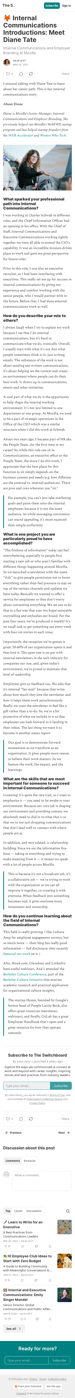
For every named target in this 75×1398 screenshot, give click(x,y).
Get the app (54, 1386)
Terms (42, 1379)
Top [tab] (8, 1211)
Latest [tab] (18, 1211)
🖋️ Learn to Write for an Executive (23, 1224)
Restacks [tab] (29, 1161)
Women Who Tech (53, 135)
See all (11, 1329)
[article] (37, 1234)
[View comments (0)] (21, 74)
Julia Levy (19, 60)
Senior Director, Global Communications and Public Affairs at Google (27, 1307)
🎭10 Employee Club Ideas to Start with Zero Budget (27, 1258)
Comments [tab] (13, 1161)
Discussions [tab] (33, 1211)
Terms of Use (57, 1095)
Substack (21, 1393)
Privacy (33, 1379)
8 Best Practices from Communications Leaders (20, 1234)
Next (61, 1132)
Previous (15, 1132)
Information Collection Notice (44, 1099)
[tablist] (20, 1161)
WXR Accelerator (20, 135)
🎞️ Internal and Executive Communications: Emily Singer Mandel (24, 1295)
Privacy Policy (37, 1103)
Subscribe (52, 5)
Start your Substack (29, 1386)
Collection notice (57, 1379)
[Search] (68, 1211)
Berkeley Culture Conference (24, 974)
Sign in (66, 5)
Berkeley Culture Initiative (23, 979)
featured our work (16, 953)
